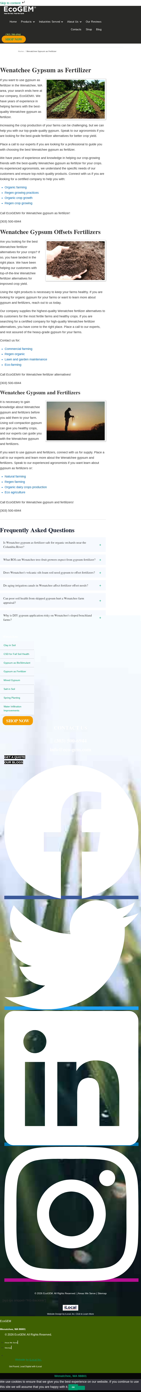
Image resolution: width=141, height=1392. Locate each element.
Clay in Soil (10, 645)
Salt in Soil (9, 689)
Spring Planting (12, 697)
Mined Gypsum (12, 680)
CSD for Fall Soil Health (16, 654)
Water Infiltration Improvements (12, 708)
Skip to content (10, 3)
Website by (28, 1359)
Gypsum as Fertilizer (15, 671)
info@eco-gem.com (70, 749)
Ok (73, 1387)
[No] (81, 1388)
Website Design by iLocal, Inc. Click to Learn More (70, 1314)
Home (21, 51)
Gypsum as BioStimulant (17, 662)
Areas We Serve (87, 1293)
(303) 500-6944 (70, 740)
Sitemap (102, 1293)
